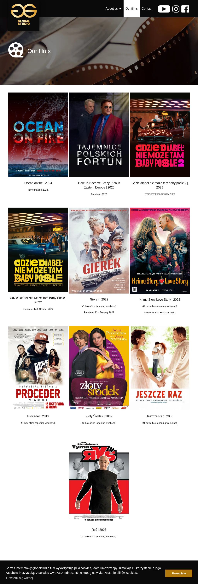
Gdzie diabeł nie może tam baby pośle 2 (158, 183)
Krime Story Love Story (155, 299)
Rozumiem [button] (179, 573)
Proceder (33, 416)
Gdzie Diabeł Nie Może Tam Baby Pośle (37, 298)
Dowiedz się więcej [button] (19, 578)
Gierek (94, 299)
